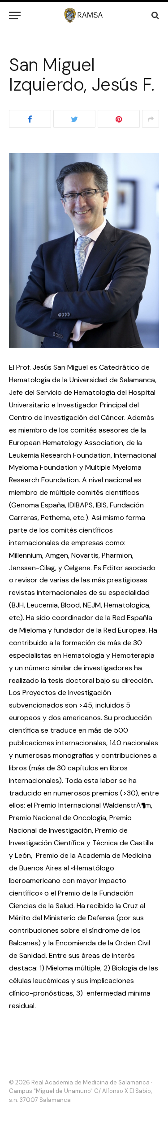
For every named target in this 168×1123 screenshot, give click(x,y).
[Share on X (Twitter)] (74, 119)
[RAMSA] (84, 15)
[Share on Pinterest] (119, 119)
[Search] (154, 15)
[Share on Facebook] (30, 119)
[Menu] (15, 15)
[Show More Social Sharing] (150, 119)
